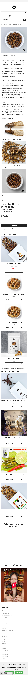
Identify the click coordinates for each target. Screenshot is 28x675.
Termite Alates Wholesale (15, 24)
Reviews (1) (13, 55)
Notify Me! (14, 225)
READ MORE (19, 672)
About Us (4, 611)
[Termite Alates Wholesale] (14, 40)
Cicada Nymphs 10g (14, 359)
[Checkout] (25, 1)
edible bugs (13, 368)
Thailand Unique (8, 209)
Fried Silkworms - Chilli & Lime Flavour (14, 475)
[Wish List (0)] (23, 1)
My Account (5, 654)
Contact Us (5, 623)
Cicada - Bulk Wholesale (14, 323)
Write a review (16, 229)
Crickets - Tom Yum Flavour (14, 511)
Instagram (4, 639)
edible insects (7, 368)
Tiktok (3, 641)
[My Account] (21, 1)
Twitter (3, 646)
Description (5, 55)
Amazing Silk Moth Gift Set (14, 438)
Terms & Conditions (7, 617)
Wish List (4, 658)
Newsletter (4, 661)
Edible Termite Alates (14, 264)
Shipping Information (7, 615)
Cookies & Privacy (6, 613)
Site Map (4, 628)
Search (5, 24)
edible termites (20, 368)
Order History (5, 656)
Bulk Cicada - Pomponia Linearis (14, 294)
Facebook (4, 636)
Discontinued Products (7, 630)
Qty (2, 218)
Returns (4, 626)
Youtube (4, 643)
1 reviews (10, 229)
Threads (4, 648)
